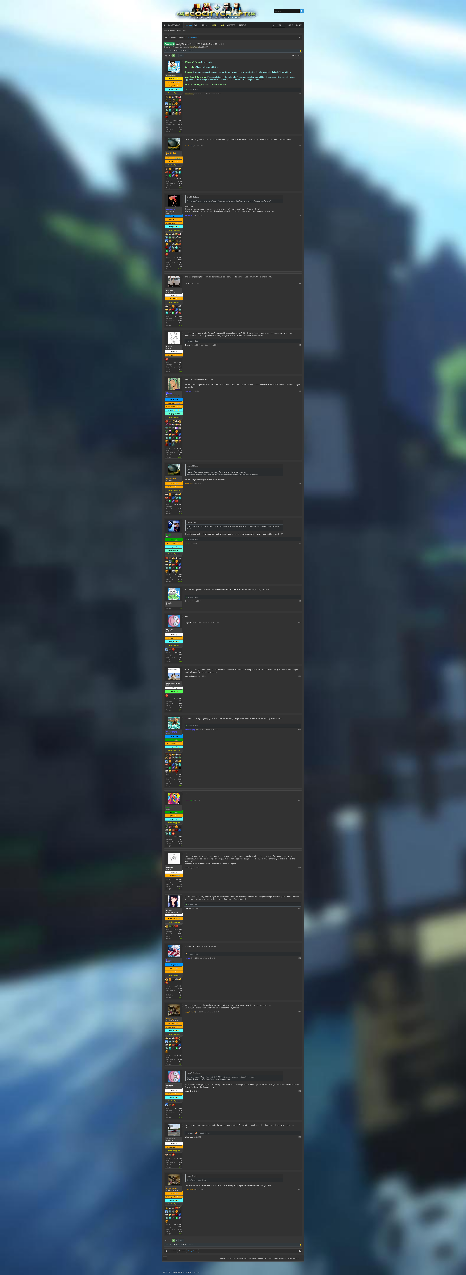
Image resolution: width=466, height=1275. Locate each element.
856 (180, 882)
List (196, 90)
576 (180, 365)
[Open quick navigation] (299, 37)
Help (270, 1258)
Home (222, 1258)
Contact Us (231, 1258)
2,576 (180, 988)
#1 (300, 94)
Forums (188, 25)
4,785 (180, 450)
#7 (300, 483)
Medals (242, 25)
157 (180, 839)
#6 (300, 391)
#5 (300, 345)
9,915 (180, 577)
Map (222, 25)
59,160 (180, 1059)
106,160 (179, 579)
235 (180, 318)
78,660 (180, 125)
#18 (299, 1091)
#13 (299, 800)
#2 (300, 146)
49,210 (180, 321)
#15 (299, 908)
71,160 (180, 990)
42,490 (180, 1162)
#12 (299, 729)
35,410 (180, 703)
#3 (300, 215)
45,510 (180, 934)
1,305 (180, 122)
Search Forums (169, 30)
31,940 (180, 367)
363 (180, 1160)
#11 (299, 676)
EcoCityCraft (174, 25)
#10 (299, 623)
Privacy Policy (293, 1258)
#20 (299, 1189)
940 (180, 655)
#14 (299, 868)
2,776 (180, 181)
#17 (299, 1012)
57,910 (180, 779)
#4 (300, 283)
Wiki (196, 25)
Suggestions (178, 47)
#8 (300, 543)
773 (180, 701)
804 (180, 932)
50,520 (180, 841)
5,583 (180, 260)
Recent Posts (181, 30)
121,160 (179, 262)
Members (231, 25)
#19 (299, 1137)
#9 (300, 601)
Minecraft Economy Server (246, 1258)
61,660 (180, 183)
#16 (299, 958)
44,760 (180, 657)
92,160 (180, 452)
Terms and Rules (280, 1258)
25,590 (180, 884)
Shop (214, 25)
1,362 (180, 1057)
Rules (204, 25)
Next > (181, 55)
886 (180, 777)
